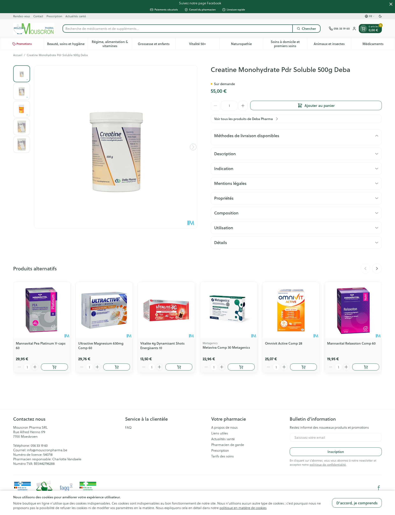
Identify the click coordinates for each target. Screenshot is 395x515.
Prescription (54, 16)
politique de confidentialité (328, 464)
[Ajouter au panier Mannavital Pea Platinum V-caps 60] (54, 366)
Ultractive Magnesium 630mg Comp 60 (100, 345)
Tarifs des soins (222, 456)
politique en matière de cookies (243, 507)
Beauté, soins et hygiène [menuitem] (67, 45)
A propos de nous (224, 427)
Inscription (336, 451)
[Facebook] (379, 488)
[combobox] (178, 28)
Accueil (17, 55)
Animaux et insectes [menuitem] (332, 45)
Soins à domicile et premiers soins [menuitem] (289, 43)
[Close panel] (391, 4)
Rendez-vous (21, 16)
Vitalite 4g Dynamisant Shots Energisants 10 (162, 345)
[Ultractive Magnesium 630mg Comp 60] (104, 310)
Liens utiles (219, 433)
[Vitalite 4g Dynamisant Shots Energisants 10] (166, 310)
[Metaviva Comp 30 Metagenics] (228, 310)
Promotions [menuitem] (24, 44)
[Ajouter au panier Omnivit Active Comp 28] (303, 366)
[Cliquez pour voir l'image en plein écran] (115, 147)
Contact (38, 16)
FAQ (128, 427)
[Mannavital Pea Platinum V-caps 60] (41, 310)
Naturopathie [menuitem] (247, 45)
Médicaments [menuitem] (378, 45)
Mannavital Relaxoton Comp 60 (351, 343)
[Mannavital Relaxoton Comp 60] (353, 310)
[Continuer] (193, 147)
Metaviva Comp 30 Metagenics (226, 347)
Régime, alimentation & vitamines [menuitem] (111, 43)
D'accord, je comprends (357, 503)
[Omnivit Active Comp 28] (291, 310)
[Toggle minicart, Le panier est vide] (363, 28)
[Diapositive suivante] (377, 268)
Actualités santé (75, 16)
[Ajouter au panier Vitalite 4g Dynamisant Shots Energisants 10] (178, 366)
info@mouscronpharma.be (47, 450)
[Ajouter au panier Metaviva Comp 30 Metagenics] (241, 366)
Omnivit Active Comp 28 (283, 343)
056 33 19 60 (39, 445)
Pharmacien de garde (227, 444)
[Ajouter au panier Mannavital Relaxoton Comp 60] (365, 366)
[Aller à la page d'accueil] (33, 29)
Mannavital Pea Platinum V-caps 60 (40, 345)
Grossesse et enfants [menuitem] (156, 45)
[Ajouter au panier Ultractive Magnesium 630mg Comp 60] (116, 366)
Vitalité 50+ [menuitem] (204, 45)
